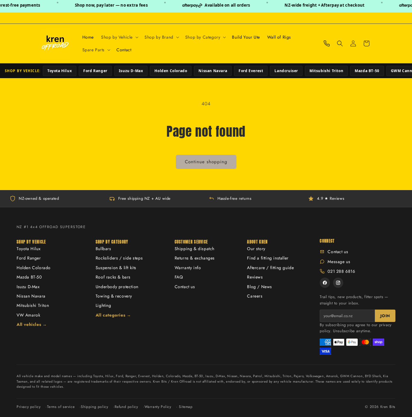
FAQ (179, 277)
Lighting (103, 305)
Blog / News (259, 287)
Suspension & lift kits (116, 268)
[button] (119, 37)
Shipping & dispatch (194, 249)
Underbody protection (117, 287)
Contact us (185, 287)
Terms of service (61, 406)
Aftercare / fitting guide (270, 268)
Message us (339, 262)
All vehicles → (32, 324)
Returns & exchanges (195, 258)
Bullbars (103, 249)
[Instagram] (338, 283)
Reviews (255, 277)
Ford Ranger (95, 70)
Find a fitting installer (267, 258)
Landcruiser (286, 70)
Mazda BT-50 (367, 70)
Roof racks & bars (113, 277)
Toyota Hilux (59, 70)
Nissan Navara (212, 70)
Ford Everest (251, 70)
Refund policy (126, 406)
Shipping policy (94, 406)
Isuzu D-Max (131, 70)
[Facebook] (325, 283)
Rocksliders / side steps (119, 258)
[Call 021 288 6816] (326, 43)
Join (385, 316)
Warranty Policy (157, 406)
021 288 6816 (341, 271)
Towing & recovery (114, 296)
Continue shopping (206, 161)
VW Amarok (28, 315)
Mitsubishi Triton (326, 70)
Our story (256, 249)
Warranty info (188, 268)
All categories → (113, 315)
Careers (254, 296)
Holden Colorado (170, 70)
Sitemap (185, 406)
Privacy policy (28, 406)
